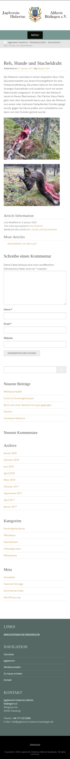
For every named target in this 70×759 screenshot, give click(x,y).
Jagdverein (9, 660)
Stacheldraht (36, 225)
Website (8, 338)
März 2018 (9, 479)
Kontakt (8, 679)
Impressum (35, 744)
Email (8, 323)
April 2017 (9, 500)
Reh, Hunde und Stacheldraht (41, 229)
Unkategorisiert (12, 548)
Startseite (9, 654)
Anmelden (9, 577)
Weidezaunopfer (13, 391)
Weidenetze (10, 555)
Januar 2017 (10, 506)
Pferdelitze (9, 535)
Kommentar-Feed (13, 590)
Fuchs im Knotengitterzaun (19, 398)
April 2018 (9, 473)
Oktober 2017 (11, 486)
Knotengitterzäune (14, 528)
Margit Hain (43, 68)
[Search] (61, 369)
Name (8, 309)
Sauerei (8, 411)
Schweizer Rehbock (14, 418)
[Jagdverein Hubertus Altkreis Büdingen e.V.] (35, 14)
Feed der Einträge (13, 584)
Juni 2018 (9, 466)
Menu (35, 35)
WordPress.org (12, 597)
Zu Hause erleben (13, 673)
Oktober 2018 (11, 460)
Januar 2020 (10, 453)
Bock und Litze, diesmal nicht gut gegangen (28, 405)
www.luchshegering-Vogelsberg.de (22, 634)
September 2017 (13, 493)
